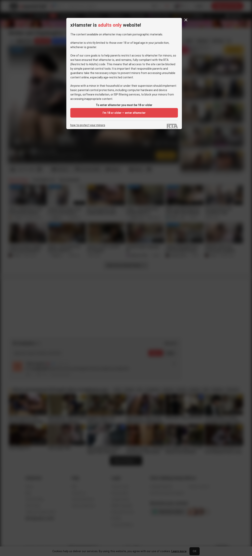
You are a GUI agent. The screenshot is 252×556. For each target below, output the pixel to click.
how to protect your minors (87, 125)
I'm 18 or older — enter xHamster (124, 112)
